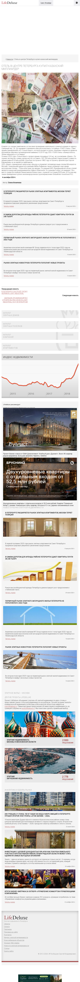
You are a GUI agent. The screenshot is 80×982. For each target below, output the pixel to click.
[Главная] (4, 59)
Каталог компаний (8, 336)
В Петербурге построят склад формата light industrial (15, 292)
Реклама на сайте (11, 932)
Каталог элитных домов (11, 314)
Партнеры (8, 929)
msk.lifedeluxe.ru (11, 706)
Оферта (7, 924)
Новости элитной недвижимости (16, 946)
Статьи (6, 948)
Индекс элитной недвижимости (16, 938)
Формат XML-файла (11, 943)
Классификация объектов (14, 940)
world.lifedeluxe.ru (28, 708)
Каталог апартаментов (10, 347)
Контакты (7, 935)
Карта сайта (8, 951)
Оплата (7, 927)
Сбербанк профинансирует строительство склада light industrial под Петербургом (15, 300)
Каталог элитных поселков (12, 325)
